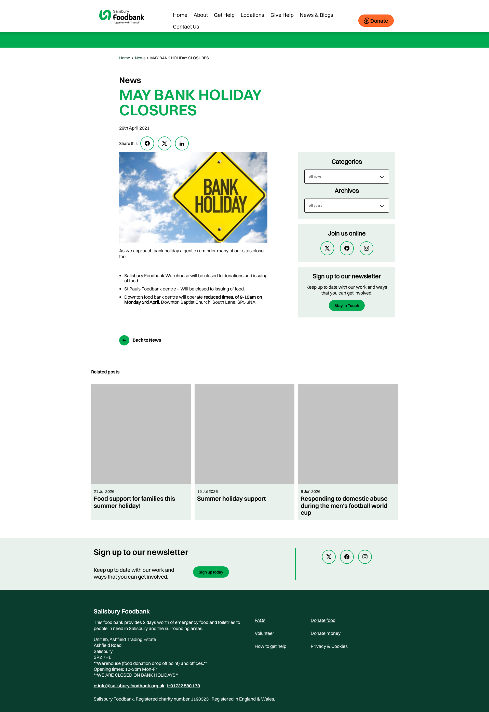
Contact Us (186, 26)
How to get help (270, 646)
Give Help (282, 14)
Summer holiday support (231, 498)
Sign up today (211, 572)
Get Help (224, 14)
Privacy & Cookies (329, 646)
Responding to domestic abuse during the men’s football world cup (344, 505)
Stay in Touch (346, 305)
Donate (379, 20)
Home (180, 14)
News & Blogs (316, 14)
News (140, 57)
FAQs (260, 620)
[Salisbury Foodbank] (122, 28)
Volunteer (264, 633)
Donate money (326, 633)
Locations (252, 14)
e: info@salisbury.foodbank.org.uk (129, 685)
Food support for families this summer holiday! (134, 502)
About (201, 14)
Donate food (323, 620)
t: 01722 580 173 (183, 685)
